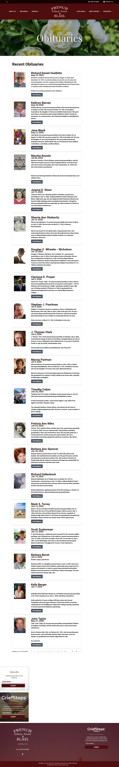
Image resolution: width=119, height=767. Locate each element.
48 (76, 651)
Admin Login (65, 765)
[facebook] (22, 754)
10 (65, 651)
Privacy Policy (50, 765)
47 (72, 651)
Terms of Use (58, 765)
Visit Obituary (36, 95)
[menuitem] (13, 11)
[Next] (80, 651)
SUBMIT (13, 685)
